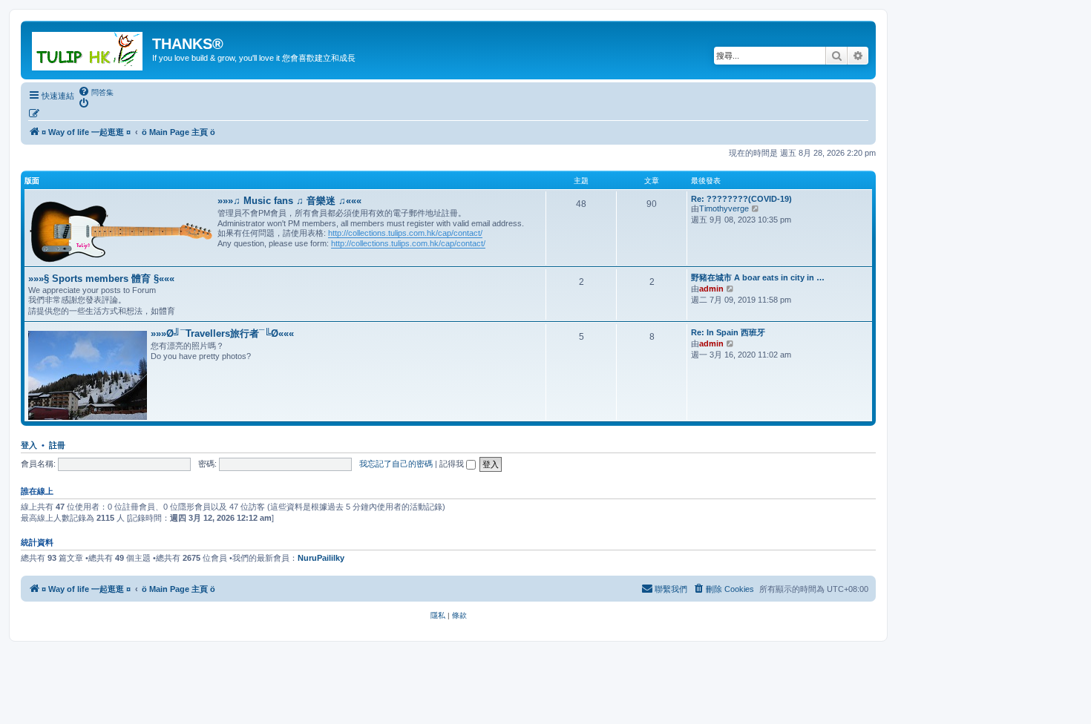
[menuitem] (96, 92)
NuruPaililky (321, 557)
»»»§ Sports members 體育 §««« (101, 278)
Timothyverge (724, 208)
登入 (29, 445)
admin (711, 288)
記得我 (452, 463)
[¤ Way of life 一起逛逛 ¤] (88, 48)
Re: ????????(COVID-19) (741, 198)
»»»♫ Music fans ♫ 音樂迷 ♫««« (289, 200)
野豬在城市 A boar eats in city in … (758, 277)
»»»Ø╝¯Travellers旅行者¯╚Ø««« (222, 333)
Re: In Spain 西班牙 (728, 332)
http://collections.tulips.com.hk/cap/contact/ (405, 232)
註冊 (57, 445)
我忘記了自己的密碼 (396, 463)
